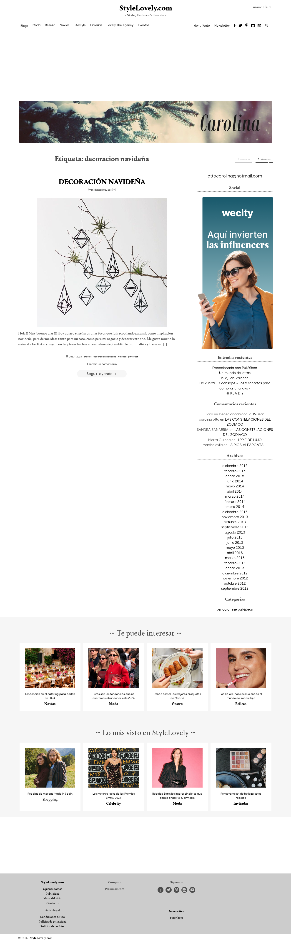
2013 (72, 356)
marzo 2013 (235, 557)
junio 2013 (235, 542)
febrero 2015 (235, 471)
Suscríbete (176, 918)
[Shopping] (50, 786)
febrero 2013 (235, 563)
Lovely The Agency (120, 25)
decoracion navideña (104, 356)
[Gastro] (177, 687)
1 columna (244, 159)
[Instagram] (253, 25)
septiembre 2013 (234, 527)
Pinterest (133, 356)
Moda (36, 25)
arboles (88, 356)
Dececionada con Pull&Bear (234, 367)
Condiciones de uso (52, 917)
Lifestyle (80, 25)
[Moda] (113, 687)
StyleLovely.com (145, 8)
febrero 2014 (235, 501)
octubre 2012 (235, 583)
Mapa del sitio (52, 898)
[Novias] (50, 687)
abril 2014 (235, 491)
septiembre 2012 (234, 588)
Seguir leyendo (100, 373)
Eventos (143, 25)
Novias (64, 25)
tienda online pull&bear (234, 609)
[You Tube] (259, 25)
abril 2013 (235, 552)
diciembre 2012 (235, 573)
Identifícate (201, 25)
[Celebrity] (113, 786)
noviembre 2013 (235, 516)
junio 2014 (235, 481)
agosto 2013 (235, 532)
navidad (122, 356)
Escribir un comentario (102, 364)
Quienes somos (52, 889)
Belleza (50, 25)
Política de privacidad (52, 921)
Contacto (52, 903)
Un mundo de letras (235, 372)
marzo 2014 (235, 496)
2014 (79, 356)
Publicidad (52, 894)
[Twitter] (240, 25)
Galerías (96, 25)
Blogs (24, 26)
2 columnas (264, 159)
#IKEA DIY (234, 393)
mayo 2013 (235, 547)
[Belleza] (241, 687)
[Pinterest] (247, 25)
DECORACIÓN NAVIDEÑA (102, 182)
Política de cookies (52, 926)
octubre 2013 (235, 522)
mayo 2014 (235, 486)
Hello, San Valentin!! (234, 378)
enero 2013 (235, 568)
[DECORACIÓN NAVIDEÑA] (102, 262)
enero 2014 (235, 506)
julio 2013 (235, 537)
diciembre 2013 (235, 511)
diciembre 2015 (235, 465)
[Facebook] (234, 25)
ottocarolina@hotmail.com (235, 176)
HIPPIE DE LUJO (249, 439)
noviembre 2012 (235, 578)
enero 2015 (235, 476)
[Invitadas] (241, 786)
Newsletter (222, 25)
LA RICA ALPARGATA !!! (247, 444)
